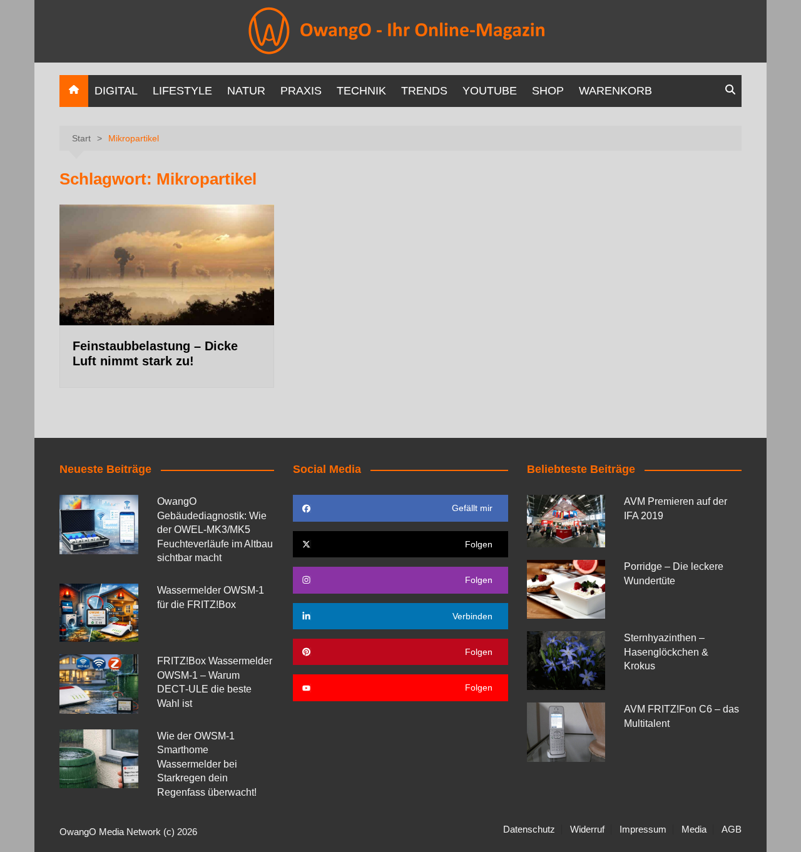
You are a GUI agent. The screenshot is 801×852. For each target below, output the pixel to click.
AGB (732, 829)
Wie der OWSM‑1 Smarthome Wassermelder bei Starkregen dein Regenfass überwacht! (207, 764)
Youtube (489, 90)
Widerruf (587, 829)
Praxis (301, 90)
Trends (424, 90)
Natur (246, 90)
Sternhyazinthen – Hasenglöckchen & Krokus (666, 651)
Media (694, 829)
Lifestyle (182, 90)
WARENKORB (615, 90)
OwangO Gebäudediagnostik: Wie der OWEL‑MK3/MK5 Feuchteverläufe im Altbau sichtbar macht (215, 529)
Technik (361, 90)
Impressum (643, 829)
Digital (116, 90)
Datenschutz (529, 829)
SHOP (548, 90)
